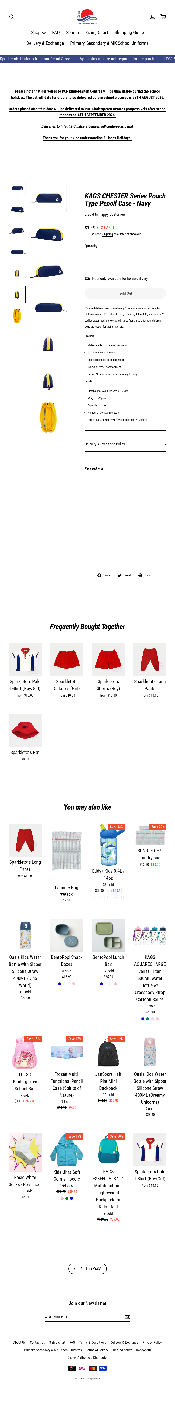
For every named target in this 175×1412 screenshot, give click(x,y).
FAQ (56, 32)
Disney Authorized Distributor (87, 1358)
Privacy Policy (152, 1342)
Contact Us (37, 1342)
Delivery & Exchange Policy (105, 444)
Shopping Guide (129, 32)
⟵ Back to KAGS (87, 1269)
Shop (36, 32)
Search (72, 32)
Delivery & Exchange (45, 43)
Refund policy (122, 1350)
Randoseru (143, 1350)
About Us (19, 1342)
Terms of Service (97, 1350)
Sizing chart (57, 1342)
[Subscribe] (126, 1317)
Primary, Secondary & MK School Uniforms (109, 43)
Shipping (107, 234)
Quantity (91, 246)
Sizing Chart (96, 32)
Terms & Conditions (92, 1342)
